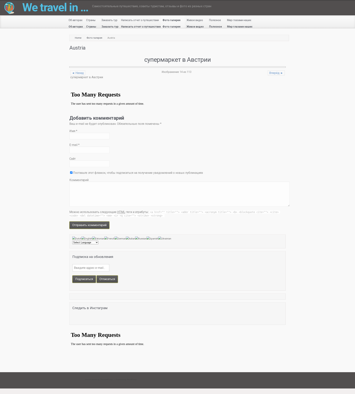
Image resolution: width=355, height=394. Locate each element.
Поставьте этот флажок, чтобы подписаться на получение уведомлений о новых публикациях (138, 173)
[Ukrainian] (164, 239)
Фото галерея (94, 37)
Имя (73, 131)
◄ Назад (78, 73)
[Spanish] (152, 239)
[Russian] (141, 239)
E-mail (74, 145)
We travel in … (55, 7)
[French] (109, 239)
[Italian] (130, 239)
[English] (87, 239)
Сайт (72, 158)
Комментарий (79, 180)
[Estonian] (98, 239)
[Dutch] (77, 239)
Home (78, 37)
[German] (120, 239)
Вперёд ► (276, 73)
